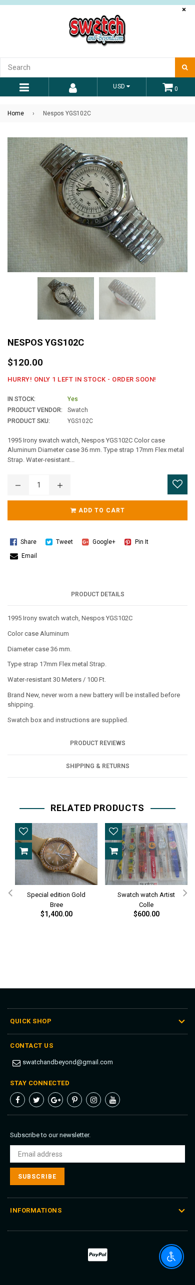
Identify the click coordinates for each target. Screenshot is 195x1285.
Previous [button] (10, 893)
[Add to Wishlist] (178, 484)
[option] (53, 878)
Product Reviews (98, 743)
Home (16, 113)
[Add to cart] (23, 851)
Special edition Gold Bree (56, 898)
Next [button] (185, 893)
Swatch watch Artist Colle (146, 898)
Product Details (97, 594)
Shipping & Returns (98, 766)
